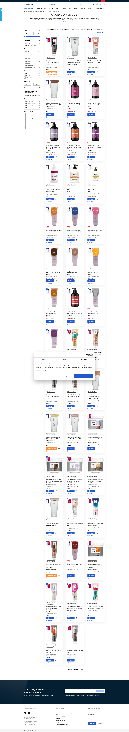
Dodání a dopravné (60, 716)
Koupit (71, 72)
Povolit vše (83, 376)
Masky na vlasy (43, 11)
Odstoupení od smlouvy (61, 714)
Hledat (81, 4)
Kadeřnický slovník (60, 720)
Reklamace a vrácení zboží (62, 724)
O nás (57, 722)
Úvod (27, 11)
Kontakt (58, 718)
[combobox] (101, 32)
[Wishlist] (94, 4)
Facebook (29, 713)
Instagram (25, 713)
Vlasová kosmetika (34, 11)
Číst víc (64, 21)
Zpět (25, 11)
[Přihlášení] (97, 4)
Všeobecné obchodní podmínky (63, 711)
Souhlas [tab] (44, 359)
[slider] (25, 36)
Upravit (63, 376)
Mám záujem (52, 72)
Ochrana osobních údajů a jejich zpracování (66, 712)
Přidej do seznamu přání (59, 72)
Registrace (100, 723)
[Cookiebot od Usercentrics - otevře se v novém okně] (87, 355)
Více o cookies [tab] (84, 359)
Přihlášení (92, 723)
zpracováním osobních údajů (79, 695)
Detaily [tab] (64, 359)
